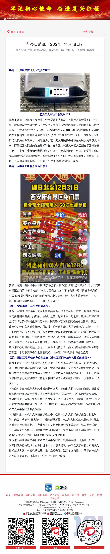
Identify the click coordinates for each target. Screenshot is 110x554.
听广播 (75, 494)
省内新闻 (30, 494)
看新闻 (65, 494)
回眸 (99, 494)
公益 (92, 494)
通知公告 (55, 498)
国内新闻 (42, 494)
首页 (13, 32)
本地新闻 (18, 494)
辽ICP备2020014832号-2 (80, 505)
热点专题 (54, 494)
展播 (84, 494)
